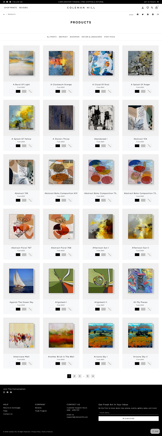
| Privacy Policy (36, 431)
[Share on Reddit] (153, 14)
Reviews (38, 408)
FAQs (5, 411)
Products (12, 14)
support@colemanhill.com (77, 417)
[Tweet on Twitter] (142, 14)
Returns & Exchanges (11, 408)
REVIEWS (23, 8)
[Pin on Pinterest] (148, 14)
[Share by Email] (158, 14)
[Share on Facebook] (137, 14)
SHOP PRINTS (10, 8)
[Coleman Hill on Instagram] (4, 2)
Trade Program (41, 411)
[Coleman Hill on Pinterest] (10, 2)
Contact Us (7, 414)
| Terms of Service (47, 431)
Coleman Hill (12, 431)
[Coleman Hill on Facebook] (7, 2)
